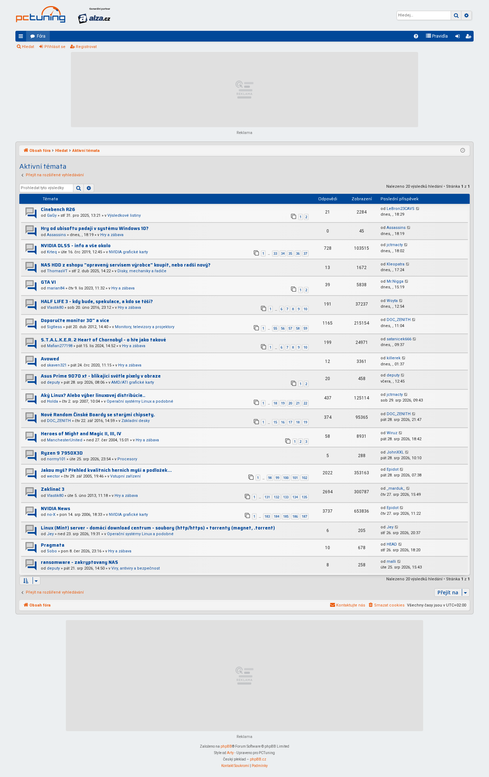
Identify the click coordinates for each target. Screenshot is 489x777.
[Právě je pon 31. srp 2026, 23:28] (462, 151)
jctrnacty (395, 245)
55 (275, 328)
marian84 (55, 288)
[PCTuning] (40, 14)
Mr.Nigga (395, 281)
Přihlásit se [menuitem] (459, 38)
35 (290, 253)
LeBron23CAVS (401, 208)
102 (304, 477)
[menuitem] (416, 36)
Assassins (56, 234)
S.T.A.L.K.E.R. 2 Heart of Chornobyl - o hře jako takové (103, 340)
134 (295, 497)
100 (286, 477)
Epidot (392, 469)
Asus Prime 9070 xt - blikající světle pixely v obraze (101, 376)
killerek (394, 358)
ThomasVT (57, 271)
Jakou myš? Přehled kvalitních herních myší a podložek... (106, 470)
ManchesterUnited (64, 440)
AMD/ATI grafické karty (132, 382)
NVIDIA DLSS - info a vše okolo (76, 245)
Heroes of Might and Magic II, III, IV (81, 433)
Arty (230, 753)
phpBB (226, 746)
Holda (52, 401)
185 (286, 516)
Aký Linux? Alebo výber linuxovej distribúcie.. (93, 395)
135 (304, 497)
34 (283, 253)
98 (270, 477)
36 (298, 253)
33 (275, 253)
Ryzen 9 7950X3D (62, 453)
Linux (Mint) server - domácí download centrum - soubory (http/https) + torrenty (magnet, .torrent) (158, 528)
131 (267, 497)
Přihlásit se (55, 46)
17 (290, 422)
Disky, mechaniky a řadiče (141, 271)
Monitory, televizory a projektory (144, 327)
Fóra (41, 36)
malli (391, 561)
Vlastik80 (55, 307)
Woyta (392, 300)
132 (276, 497)
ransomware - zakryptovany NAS (79, 562)
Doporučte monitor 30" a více (75, 320)
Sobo (52, 551)
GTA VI (48, 282)
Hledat (28, 46)
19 (283, 403)
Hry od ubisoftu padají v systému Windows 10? (95, 228)
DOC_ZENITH (399, 319)
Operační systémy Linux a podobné (140, 401)
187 (304, 516)
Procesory (127, 459)
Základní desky (135, 420)
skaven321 (57, 365)
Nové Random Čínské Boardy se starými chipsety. (98, 414)
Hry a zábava (112, 234)
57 (290, 328)
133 (286, 497)
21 (298, 403)
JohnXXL (395, 452)
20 (290, 403)
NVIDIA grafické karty (128, 252)
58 (298, 328)
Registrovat (86, 46)
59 (305, 328)
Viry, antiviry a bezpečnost (135, 568)
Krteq (52, 252)
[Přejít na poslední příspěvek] (418, 209)
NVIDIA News (55, 508)
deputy (53, 382)
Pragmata (52, 545)
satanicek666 (399, 339)
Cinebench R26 (58, 209)
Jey (50, 534)
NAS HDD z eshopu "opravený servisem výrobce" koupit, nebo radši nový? (125, 265)
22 (305, 403)
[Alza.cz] (94, 15)
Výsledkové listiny (124, 215)
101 (295, 477)
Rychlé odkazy (22, 38)
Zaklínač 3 (52, 489)
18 (275, 403)
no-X (51, 514)
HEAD (392, 544)
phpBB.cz (258, 759)
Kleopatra (396, 264)
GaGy (52, 215)
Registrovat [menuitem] (470, 38)
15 (275, 422)
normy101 (56, 459)
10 (305, 309)
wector (53, 476)
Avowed (50, 359)
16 (283, 422)
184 (276, 516)
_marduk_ (396, 488)
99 (277, 477)
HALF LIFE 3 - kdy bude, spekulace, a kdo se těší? (97, 301)
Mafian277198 (59, 346)
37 (305, 253)
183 (267, 516)
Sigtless (54, 327)
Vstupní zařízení (125, 476)
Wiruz (392, 433)
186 (295, 516)
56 (283, 328)
